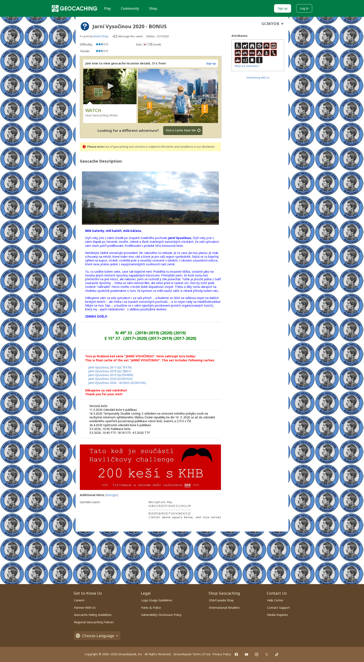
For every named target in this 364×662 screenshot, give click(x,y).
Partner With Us (85, 608)
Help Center (275, 600)
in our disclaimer (204, 146)
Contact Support (278, 608)
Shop (153, 8)
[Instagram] (256, 654)
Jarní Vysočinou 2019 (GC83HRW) (110, 375)
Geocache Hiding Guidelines (93, 615)
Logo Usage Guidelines (156, 600)
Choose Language (98, 635)
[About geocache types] (85, 26)
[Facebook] (236, 654)
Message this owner (130, 36)
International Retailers (224, 608)
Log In (304, 8)
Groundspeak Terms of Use (192, 654)
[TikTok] (276, 654)
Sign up (283, 8)
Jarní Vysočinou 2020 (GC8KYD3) (110, 379)
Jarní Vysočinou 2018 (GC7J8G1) (109, 371)
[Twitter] (266, 654)
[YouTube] (246, 654)
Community (130, 8)
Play (107, 8)
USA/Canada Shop (221, 600)
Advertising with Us (258, 77)
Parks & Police (151, 608)
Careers (79, 600)
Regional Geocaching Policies (94, 622)
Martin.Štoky (100, 36)
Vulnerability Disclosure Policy (161, 615)
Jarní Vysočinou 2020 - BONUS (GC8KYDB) (117, 383)
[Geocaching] (74, 8)
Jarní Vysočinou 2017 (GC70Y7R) (110, 367)
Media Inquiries (277, 615)
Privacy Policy (221, 654)
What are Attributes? (247, 66)
